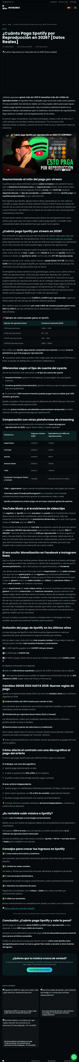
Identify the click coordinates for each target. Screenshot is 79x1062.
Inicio (4, 24)
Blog (9, 24)
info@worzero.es (8, 2)
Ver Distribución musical (39, 970)
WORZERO (14, 7)
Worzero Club (63, 2)
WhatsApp (73, 2)
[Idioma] (69, 7)
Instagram (53, 2)
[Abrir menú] (75, 7)
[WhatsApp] (74, 1057)
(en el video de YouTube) (61, 239)
